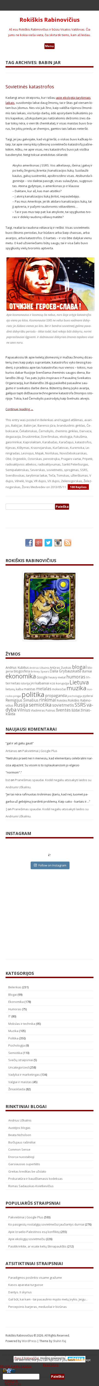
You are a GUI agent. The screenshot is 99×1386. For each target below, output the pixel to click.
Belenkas (46, 420)
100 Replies (78, 487)
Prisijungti (11, 1381)
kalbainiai (42, 683)
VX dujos (53, 481)
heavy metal (57, 677)
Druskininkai (31, 436)
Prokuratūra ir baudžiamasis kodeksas (35, 1179)
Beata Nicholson (19, 1135)
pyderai (88, 696)
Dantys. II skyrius (20, 1292)
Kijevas (11, 448)
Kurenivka (77, 448)
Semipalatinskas (17, 470)
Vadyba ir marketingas (24, 1074)
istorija (25, 683)
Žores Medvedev (34, 487)
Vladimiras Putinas (43, 710)
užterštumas (79, 475)
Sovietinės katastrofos (30, 86)
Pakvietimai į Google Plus (39, 751)
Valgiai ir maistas (20, 1082)
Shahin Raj (59, 1341)
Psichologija (16, 1045)
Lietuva (79, 682)
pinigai (17, 696)
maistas (29, 689)
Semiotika (15, 1053)
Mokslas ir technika (21, 1024)
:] (6, 809)
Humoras (14, 1009)
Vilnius (23, 710)
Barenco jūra (46, 425)
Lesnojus (27, 453)
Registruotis (13, 1384)
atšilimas (77, 420)
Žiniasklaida (16, 1089)
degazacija (13, 436)
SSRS (83, 470)
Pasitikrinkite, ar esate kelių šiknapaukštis (37, 1246)
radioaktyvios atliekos (21, 464)
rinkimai (47, 700)
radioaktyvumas (49, 464)
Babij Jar (16, 425)
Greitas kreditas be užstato (27, 1171)
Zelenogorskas (71, 481)
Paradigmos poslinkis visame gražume (35, 1277)
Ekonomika (16, 1002)
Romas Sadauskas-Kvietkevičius (31, 1186)
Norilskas (51, 453)
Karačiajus (66, 442)
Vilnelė (19, 481)
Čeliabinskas (28, 431)
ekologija (66, 436)
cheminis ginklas (66, 431)
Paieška (44, 1376)
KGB (52, 683)
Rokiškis (62, 700)
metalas (43, 688)
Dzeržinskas (49, 436)
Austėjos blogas (19, 1128)
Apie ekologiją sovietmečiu (26, 1239)
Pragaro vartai (71, 459)
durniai (87, 671)
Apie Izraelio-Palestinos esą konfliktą (34, 1232)
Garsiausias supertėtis (24, 1164)
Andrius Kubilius (17, 667)
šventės (63, 710)
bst (8, 780)
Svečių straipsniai (20, 1060)
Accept (85, 1360)
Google (42, 677)
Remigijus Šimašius (22, 700)
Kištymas (23, 448)
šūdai (75, 710)
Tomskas (63, 475)
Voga (28, 481)
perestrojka (51, 459)
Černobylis (46, 431)
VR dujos (40, 481)
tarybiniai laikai (36, 475)
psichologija (74, 696)
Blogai (12, 994)
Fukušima (80, 436)
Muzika (13, 1031)
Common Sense (19, 1149)
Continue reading (19, 409)
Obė (8, 459)
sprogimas (71, 470)
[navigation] (49, 1377)
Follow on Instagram (52, 865)
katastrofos (83, 442)
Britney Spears (40, 671)
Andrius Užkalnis (39, 667)
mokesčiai (59, 689)
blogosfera (22, 671)
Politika (13, 1038)
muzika (76, 688)
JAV (33, 683)
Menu (49, 46)
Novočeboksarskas (73, 453)
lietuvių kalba (14, 689)
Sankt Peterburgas (75, 464)
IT (9, 1016)
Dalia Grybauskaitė (65, 671)
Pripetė (87, 459)
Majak (39, 453)
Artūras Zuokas (60, 667)
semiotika (40, 704)
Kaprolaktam (32, 442)
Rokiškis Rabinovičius (50, 19)
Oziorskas (35, 459)
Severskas (37, 470)
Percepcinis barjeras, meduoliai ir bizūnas (37, 1307)
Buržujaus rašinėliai (21, 1142)
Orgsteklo (19, 459)
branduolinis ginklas (71, 425)
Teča (52, 475)
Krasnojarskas (41, 448)
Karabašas (50, 442)
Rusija (21, 704)
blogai (79, 666)
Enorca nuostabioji (21, 1157)
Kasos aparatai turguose (25, 1285)
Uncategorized (18, 1067)
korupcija (62, 683)
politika (33, 694)
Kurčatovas (61, 448)
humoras (75, 677)
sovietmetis (55, 470)
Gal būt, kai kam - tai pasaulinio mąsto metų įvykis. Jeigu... (47, 1299)
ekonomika (21, 676)
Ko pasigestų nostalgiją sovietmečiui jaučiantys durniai (46, 1224)
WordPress (29, 1341)
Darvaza (85, 431)
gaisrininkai (14, 442)
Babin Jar (30, 425)
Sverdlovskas (15, 475)
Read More (50, 1365)
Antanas (11, 751)
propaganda (56, 695)
